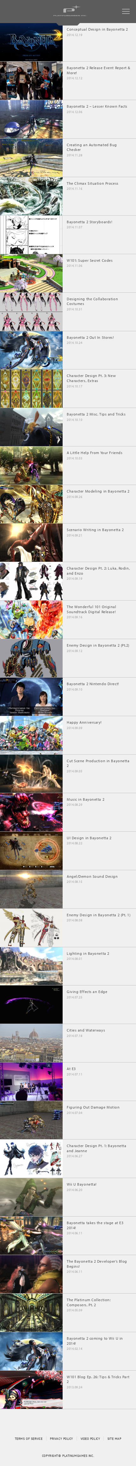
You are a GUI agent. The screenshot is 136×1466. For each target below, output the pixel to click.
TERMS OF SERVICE (29, 1438)
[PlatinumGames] (72, 16)
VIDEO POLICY (90, 1438)
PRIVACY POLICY (61, 1438)
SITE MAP (114, 1438)
